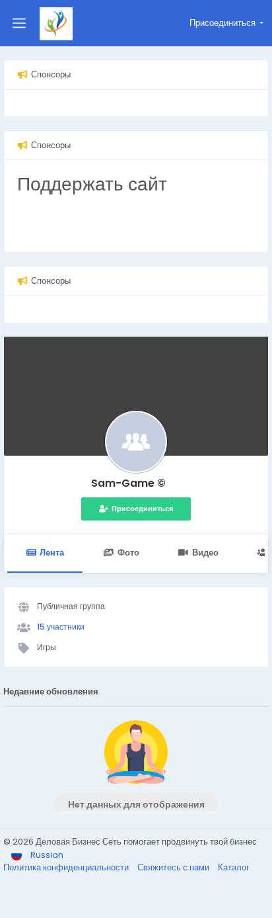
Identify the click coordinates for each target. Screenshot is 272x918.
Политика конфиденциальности (67, 867)
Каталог (234, 867)
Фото (128, 552)
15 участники (61, 626)
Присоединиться (142, 508)
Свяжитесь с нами (174, 867)
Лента (52, 552)
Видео (205, 552)
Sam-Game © (128, 483)
